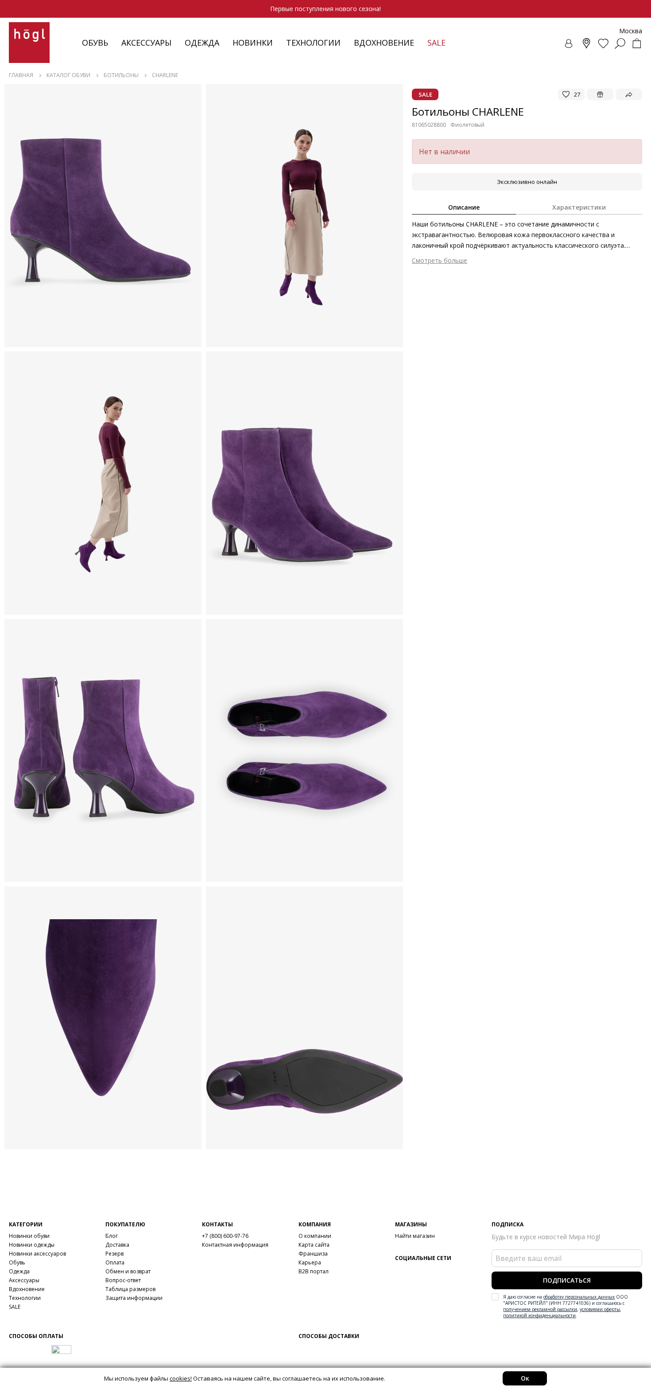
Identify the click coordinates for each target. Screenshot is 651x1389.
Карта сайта (313, 1245)
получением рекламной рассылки (540, 1309)
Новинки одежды (31, 1245)
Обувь (95, 42)
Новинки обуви (29, 1236)
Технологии (25, 1298)
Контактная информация (235, 1245)
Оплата (114, 1262)
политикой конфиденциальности (539, 1315)
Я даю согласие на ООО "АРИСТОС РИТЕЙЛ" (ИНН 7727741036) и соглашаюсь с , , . (565, 1306)
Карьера (309, 1262)
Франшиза (313, 1253)
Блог (111, 1236)
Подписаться (567, 1280)
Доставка (117, 1245)
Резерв (114, 1253)
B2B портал (313, 1271)
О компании (314, 1236)
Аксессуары (146, 42)
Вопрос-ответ (123, 1280)
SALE (14, 1307)
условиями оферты (600, 1309)
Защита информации (134, 1298)
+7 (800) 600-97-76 (225, 1236)
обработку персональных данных (579, 1297)
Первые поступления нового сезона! (325, 8)
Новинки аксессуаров (37, 1253)
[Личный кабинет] (569, 43)
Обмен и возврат (128, 1271)
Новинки (252, 42)
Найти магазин (415, 1236)
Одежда (202, 42)
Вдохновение (384, 42)
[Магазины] (586, 43)
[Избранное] (603, 43)
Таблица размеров (130, 1289)
